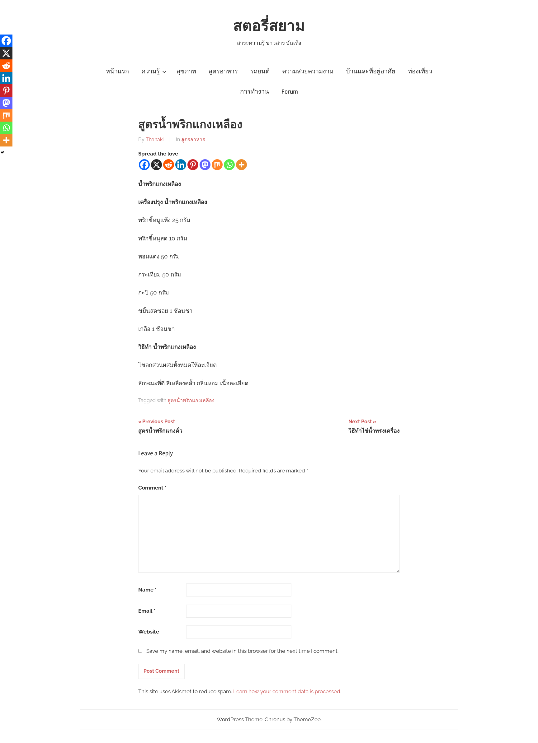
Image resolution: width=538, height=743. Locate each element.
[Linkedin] (180, 164)
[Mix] (217, 164)
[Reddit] (168, 164)
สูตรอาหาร (223, 71)
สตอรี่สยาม (269, 26)
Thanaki (154, 139)
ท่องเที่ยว (420, 71)
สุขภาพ (186, 71)
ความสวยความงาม (307, 71)
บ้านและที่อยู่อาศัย (370, 71)
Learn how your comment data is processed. (287, 691)
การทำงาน (254, 91)
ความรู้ (150, 71)
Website (148, 632)
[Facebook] (144, 164)
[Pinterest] (192, 164)
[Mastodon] (205, 164)
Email (146, 611)
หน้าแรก (117, 71)
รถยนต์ (260, 71)
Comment (152, 488)
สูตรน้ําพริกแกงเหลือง (191, 400)
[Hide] (2, 152)
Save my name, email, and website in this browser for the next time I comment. (242, 651)
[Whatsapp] (229, 164)
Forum (289, 91)
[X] (156, 164)
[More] (241, 164)
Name (147, 590)
